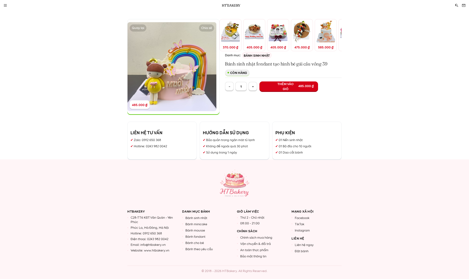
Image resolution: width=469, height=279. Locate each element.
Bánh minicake (196, 224)
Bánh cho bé (194, 243)
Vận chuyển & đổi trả (255, 244)
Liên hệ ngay (304, 245)
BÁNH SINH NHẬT (257, 55)
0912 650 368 (151, 140)
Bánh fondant (195, 237)
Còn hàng (238, 72)
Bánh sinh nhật (196, 218)
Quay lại (138, 28)
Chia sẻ (206, 28)
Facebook (302, 218)
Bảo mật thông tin (253, 256)
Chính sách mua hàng (256, 238)
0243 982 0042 (156, 146)
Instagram (302, 230)
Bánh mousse (195, 230)
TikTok (299, 224)
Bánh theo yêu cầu (199, 249)
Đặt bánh (302, 251)
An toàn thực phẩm (254, 250)
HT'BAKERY (231, 5)
